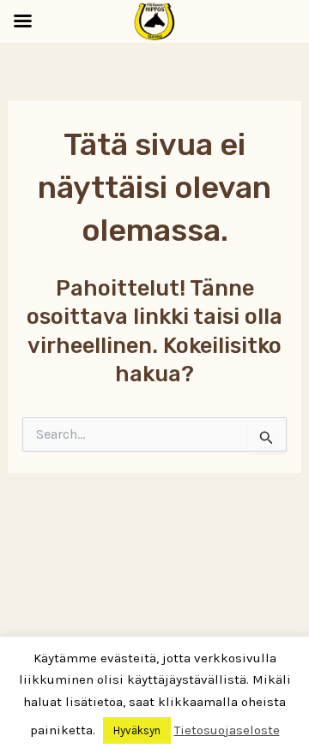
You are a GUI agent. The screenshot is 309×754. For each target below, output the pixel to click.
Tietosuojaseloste (227, 730)
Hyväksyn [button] (137, 730)
